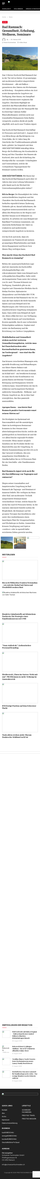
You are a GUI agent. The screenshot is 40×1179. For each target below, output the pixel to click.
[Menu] (3, 3)
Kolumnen (18, 9)
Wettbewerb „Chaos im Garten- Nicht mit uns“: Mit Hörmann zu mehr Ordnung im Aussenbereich (20, 676)
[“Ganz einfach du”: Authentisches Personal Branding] (20, 633)
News (5, 22)
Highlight (6, 9)
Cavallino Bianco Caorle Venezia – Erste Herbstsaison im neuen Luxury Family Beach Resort (24, 1061)
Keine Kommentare (10, 42)
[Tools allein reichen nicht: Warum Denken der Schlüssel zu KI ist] (20, 722)
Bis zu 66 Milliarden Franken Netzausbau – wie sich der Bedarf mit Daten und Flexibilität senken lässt (19, 585)
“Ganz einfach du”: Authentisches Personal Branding (16, 646)
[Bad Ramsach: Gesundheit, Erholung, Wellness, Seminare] (20, 58)
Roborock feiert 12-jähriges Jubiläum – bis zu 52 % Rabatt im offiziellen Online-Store (23, 1049)
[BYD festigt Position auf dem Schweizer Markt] (20, 693)
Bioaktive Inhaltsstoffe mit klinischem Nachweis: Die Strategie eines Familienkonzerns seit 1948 (19, 616)
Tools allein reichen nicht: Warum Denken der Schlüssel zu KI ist (16, 736)
